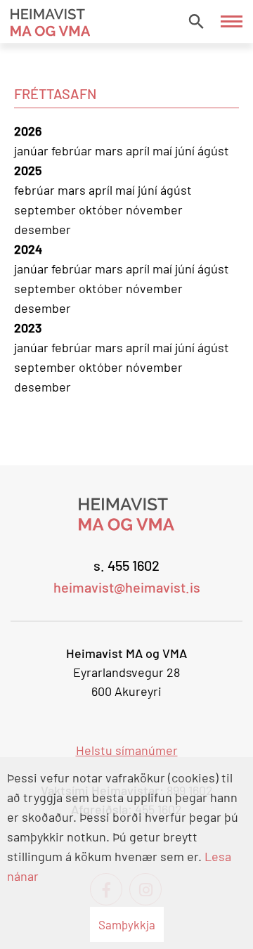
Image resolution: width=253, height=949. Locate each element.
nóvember (154, 209)
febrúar (73, 150)
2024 (28, 249)
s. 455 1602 (126, 565)
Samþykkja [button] (126, 924)
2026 (27, 130)
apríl (139, 150)
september (46, 209)
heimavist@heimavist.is (126, 587)
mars (110, 150)
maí (164, 150)
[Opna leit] (196, 21)
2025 (27, 170)
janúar (32, 150)
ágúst (213, 150)
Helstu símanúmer (127, 750)
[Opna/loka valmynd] (231, 21)
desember (42, 229)
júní (186, 150)
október (102, 209)
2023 (27, 327)
